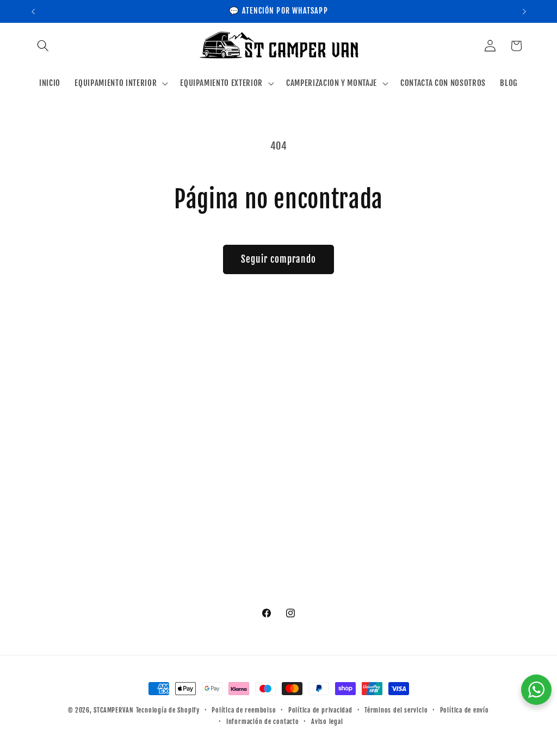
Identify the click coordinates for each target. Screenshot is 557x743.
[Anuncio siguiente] (524, 11)
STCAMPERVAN (113, 710)
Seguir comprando (278, 259)
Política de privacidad (320, 710)
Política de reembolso (244, 710)
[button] (43, 46)
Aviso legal (327, 721)
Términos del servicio (396, 710)
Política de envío (464, 710)
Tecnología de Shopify (168, 710)
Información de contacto (262, 721)
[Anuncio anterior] (33, 11)
